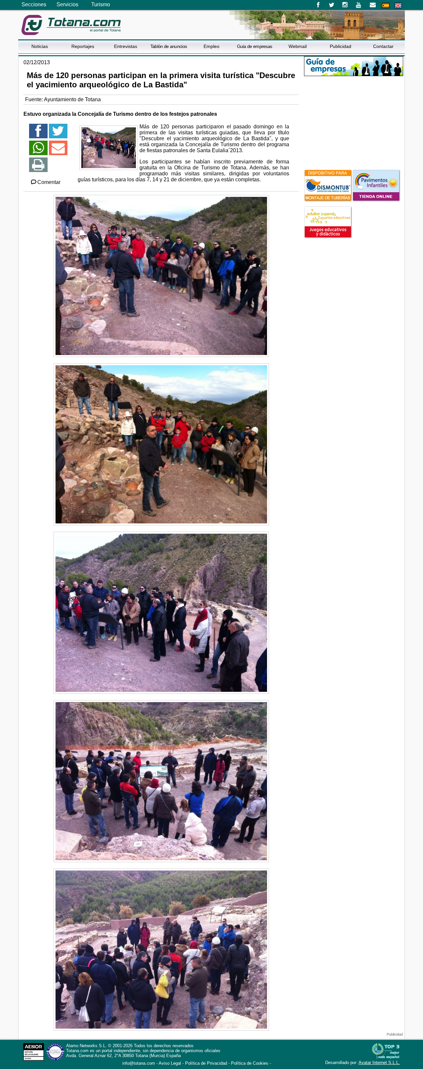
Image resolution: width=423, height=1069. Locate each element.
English (398, 5)
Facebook (318, 5)
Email (372, 5)
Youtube (359, 5)
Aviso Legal (170, 1063)
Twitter (331, 5)
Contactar (383, 46)
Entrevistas (125, 46)
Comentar (48, 182)
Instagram (345, 5)
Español (385, 5)
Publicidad (340, 46)
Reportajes (82, 46)
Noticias (39, 46)
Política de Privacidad (206, 1063)
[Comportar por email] (58, 151)
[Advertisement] (353, 122)
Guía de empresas (254, 46)
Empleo (211, 46)
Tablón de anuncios (168, 46)
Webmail (297, 46)
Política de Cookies (249, 1063)
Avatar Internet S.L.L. (379, 1062)
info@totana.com (138, 1063)
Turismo (100, 4)
